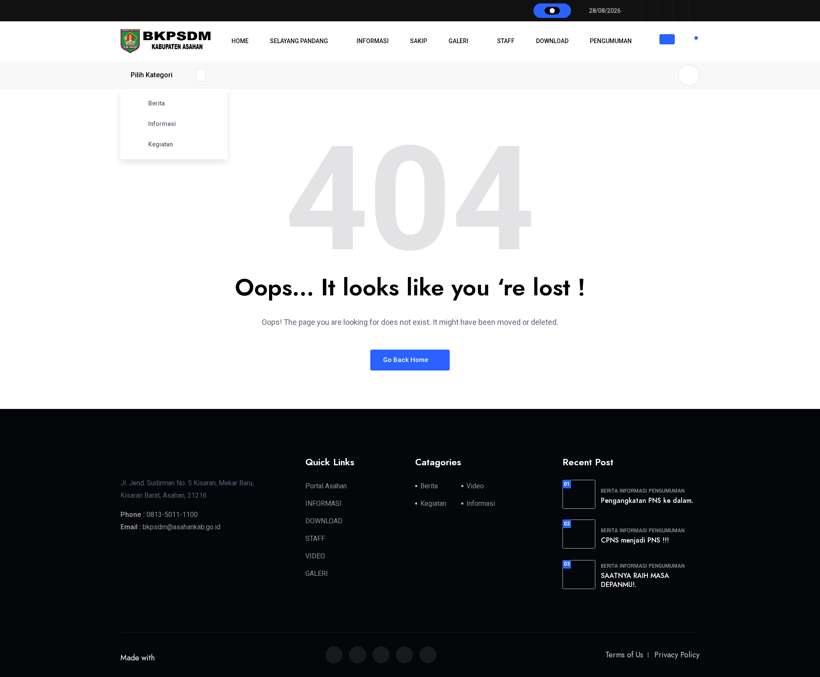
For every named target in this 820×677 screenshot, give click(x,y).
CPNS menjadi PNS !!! (635, 540)
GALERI (458, 41)
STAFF (506, 41)
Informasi (162, 123)
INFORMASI (373, 41)
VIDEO (315, 556)
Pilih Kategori (151, 75)
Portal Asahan (326, 486)
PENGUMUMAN (611, 41)
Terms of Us (624, 654)
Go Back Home (406, 360)
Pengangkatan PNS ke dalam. (647, 500)
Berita (156, 103)
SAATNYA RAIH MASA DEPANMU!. (635, 580)
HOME (240, 41)
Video (475, 486)
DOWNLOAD (552, 41)
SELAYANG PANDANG (299, 41)
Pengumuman (667, 490)
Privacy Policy (677, 654)
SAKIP (418, 41)
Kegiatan (160, 144)
